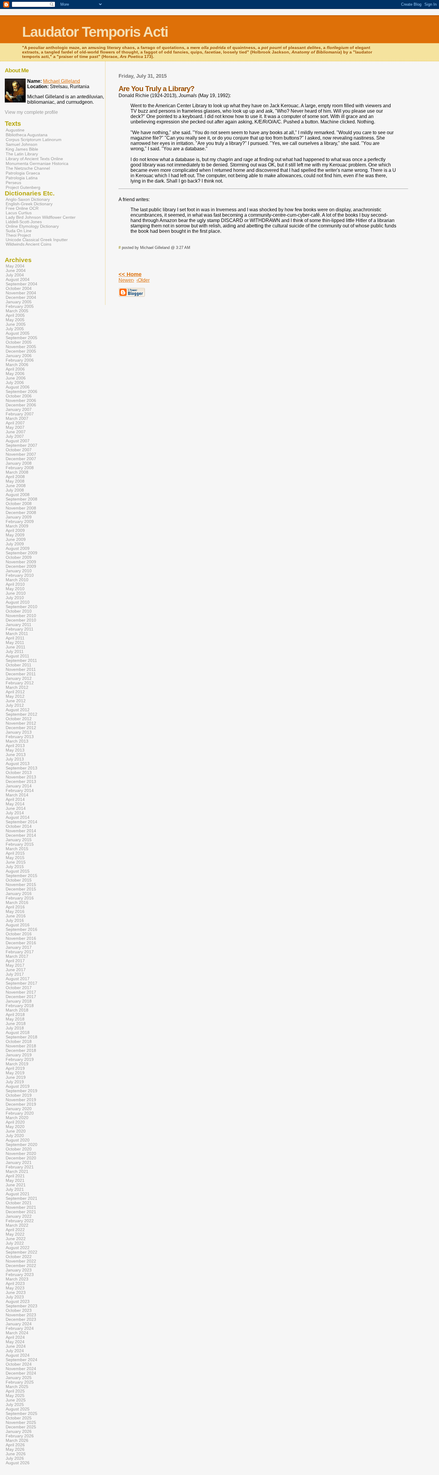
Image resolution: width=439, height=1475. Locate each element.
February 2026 (20, 1436)
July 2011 (15, 651)
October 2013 (19, 772)
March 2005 (17, 311)
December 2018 (21, 1050)
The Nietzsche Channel (28, 168)
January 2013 (19, 732)
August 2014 (18, 817)
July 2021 (15, 1189)
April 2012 (15, 692)
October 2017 (19, 988)
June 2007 (16, 432)
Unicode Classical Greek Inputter (37, 240)
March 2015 (17, 849)
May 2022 (15, 1234)
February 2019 (20, 1059)
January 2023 (19, 1270)
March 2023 (17, 1279)
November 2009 (21, 562)
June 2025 (16, 1400)
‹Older (143, 280)
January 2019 (19, 1055)
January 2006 (19, 356)
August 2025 (18, 1409)
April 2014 (15, 799)
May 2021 (15, 1180)
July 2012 (15, 705)
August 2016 (18, 925)
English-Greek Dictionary (29, 204)
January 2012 (19, 678)
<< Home (130, 274)
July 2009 (15, 544)
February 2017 (20, 952)
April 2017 (15, 961)
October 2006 (19, 396)
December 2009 (21, 566)
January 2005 (19, 302)
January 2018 (19, 1001)
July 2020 (15, 1135)
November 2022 (21, 1261)
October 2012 (19, 719)
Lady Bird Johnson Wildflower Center (41, 217)
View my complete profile (31, 112)
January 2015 (19, 840)
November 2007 (21, 454)
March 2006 (17, 364)
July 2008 (15, 490)
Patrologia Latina (22, 177)
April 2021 (15, 1176)
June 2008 (16, 485)
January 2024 (19, 1324)
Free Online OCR (22, 208)
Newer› (126, 280)
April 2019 (15, 1068)
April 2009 (15, 530)
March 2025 (17, 1386)
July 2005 (15, 329)
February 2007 (20, 414)
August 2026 (18, 1463)
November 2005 (21, 347)
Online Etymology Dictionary (32, 226)
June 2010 (16, 593)
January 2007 (19, 409)
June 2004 (16, 270)
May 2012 (15, 696)
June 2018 (16, 1023)
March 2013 (17, 741)
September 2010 (21, 607)
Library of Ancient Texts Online (34, 158)
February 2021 (20, 1167)
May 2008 (15, 481)
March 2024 (17, 1333)
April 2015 (15, 853)
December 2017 (21, 996)
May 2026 (15, 1449)
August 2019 (18, 1086)
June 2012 (16, 701)
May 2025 (15, 1395)
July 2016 (15, 920)
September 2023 (21, 1306)
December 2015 (21, 889)
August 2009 (18, 548)
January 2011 (18, 624)
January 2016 (19, 893)
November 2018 (21, 1046)
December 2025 (21, 1427)
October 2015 (19, 880)
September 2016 (21, 929)
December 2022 (21, 1265)
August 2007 (18, 441)
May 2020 (15, 1126)
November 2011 (21, 669)
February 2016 (20, 898)
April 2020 (15, 1122)
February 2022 (20, 1221)
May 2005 (15, 320)
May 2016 (15, 911)
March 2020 (17, 1118)
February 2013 (20, 737)
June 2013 (16, 754)
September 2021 (21, 1198)
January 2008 (19, 463)
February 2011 (19, 629)
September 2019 (21, 1091)
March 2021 (17, 1171)
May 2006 (15, 373)
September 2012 (21, 714)
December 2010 (21, 620)
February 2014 (20, 790)
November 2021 (21, 1207)
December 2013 (21, 781)
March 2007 (17, 418)
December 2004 (21, 297)
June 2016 (16, 916)
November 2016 (21, 938)
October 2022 (19, 1256)
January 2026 (19, 1431)
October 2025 (19, 1418)
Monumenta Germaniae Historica (37, 163)
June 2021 (16, 1185)
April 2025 (15, 1391)
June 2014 (16, 808)
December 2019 (21, 1104)
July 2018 (15, 1028)
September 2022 (21, 1252)
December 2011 (21, 674)
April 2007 (15, 423)
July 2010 (15, 598)
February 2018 (20, 1005)
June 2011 (15, 647)
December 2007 (21, 459)
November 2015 (21, 884)
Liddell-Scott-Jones (24, 222)
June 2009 (16, 539)
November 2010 (21, 615)
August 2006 (18, 387)
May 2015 (15, 858)
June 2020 (16, 1131)
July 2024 (15, 1351)
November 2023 (21, 1315)
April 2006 (15, 369)
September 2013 (21, 768)
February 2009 (20, 521)
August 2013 (18, 763)
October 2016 (19, 934)
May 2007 (15, 427)
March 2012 (17, 687)
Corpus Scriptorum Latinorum (34, 139)
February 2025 (20, 1382)
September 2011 (21, 660)
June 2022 (16, 1239)
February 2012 (20, 683)
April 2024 (15, 1337)
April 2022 (15, 1230)
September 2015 (21, 875)
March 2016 (17, 902)
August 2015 (18, 871)
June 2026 (16, 1454)
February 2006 (20, 360)
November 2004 (21, 293)
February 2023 (20, 1274)
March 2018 (17, 1010)
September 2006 (21, 391)
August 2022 (18, 1248)
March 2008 (17, 472)
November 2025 (21, 1422)
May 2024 (15, 1342)
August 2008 (18, 494)
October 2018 (19, 1041)
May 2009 (15, 535)
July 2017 (15, 974)
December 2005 (21, 351)
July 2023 (15, 1297)
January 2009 (19, 517)
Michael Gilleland (61, 81)
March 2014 (17, 795)
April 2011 (15, 638)
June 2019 (16, 1077)
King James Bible (22, 149)
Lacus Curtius (19, 213)
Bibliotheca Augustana (26, 134)
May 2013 (15, 750)
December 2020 (21, 1158)
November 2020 (21, 1153)
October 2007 (19, 450)
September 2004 (21, 284)
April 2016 (15, 907)
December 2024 (21, 1373)
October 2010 (19, 611)
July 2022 (15, 1243)
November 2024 (21, 1369)
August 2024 (18, 1355)
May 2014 (15, 804)
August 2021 (18, 1194)
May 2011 (15, 642)
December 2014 (21, 835)
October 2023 (19, 1310)
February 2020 (20, 1113)
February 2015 (20, 844)
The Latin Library (22, 154)
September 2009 (21, 553)
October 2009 (19, 557)
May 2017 (15, 965)
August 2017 (18, 979)
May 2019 (15, 1073)
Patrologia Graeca (23, 173)
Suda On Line (19, 231)
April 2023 (15, 1283)
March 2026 (17, 1440)
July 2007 (15, 436)
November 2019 (21, 1100)
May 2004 (15, 266)
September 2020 (21, 1144)
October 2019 (19, 1095)
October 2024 (19, 1364)
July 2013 (15, 759)
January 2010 (19, 571)
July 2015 (15, 867)
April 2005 (15, 315)
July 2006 (15, 382)
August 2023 (18, 1301)
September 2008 (21, 499)
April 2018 (15, 1014)
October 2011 (18, 665)
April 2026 (15, 1445)
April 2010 (15, 584)
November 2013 (21, 777)
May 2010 (15, 589)
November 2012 (21, 723)
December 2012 (21, 728)
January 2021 (19, 1162)
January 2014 (19, 786)
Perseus (13, 182)
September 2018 (21, 1037)
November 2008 (21, 508)
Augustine (15, 130)
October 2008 (19, 503)
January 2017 (19, 947)
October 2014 (19, 826)
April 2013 (15, 745)
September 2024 (21, 1360)
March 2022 (17, 1225)
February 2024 (20, 1328)
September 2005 (21, 338)
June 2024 (16, 1346)
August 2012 (18, 710)
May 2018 (15, 1019)
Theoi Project (18, 235)
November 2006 (21, 400)
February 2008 (20, 468)
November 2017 (21, 992)
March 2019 (17, 1064)
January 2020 (19, 1109)
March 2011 (17, 633)
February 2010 (20, 575)
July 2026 (15, 1458)
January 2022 (19, 1216)
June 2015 (16, 862)
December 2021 (21, 1212)
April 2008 (15, 477)
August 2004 (18, 279)
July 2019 (15, 1082)
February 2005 (20, 306)
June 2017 (16, 970)
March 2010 (17, 580)
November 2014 (21, 831)
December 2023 (21, 1319)
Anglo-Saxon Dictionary (28, 199)
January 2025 (19, 1377)
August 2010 (18, 602)
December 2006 (21, 405)
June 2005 (16, 324)
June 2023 (16, 1292)
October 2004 (19, 288)
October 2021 (19, 1203)
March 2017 (17, 956)
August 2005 (18, 333)
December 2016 (21, 943)
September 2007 (21, 445)
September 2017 (21, 983)
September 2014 (21, 822)
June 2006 (16, 378)
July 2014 (15, 813)
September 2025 (21, 1413)
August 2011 (17, 656)
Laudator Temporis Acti (95, 32)
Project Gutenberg (23, 187)
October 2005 (19, 342)
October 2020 (19, 1149)
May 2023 (15, 1288)
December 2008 (21, 512)
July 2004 (15, 275)
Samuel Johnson (21, 144)
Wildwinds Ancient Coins (28, 244)
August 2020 (18, 1140)
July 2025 (15, 1404)
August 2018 (18, 1032)
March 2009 (17, 526)
